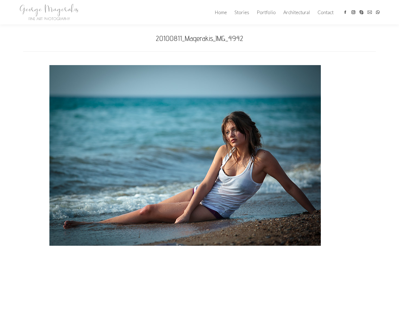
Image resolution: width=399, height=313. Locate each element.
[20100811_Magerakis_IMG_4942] (185, 155)
